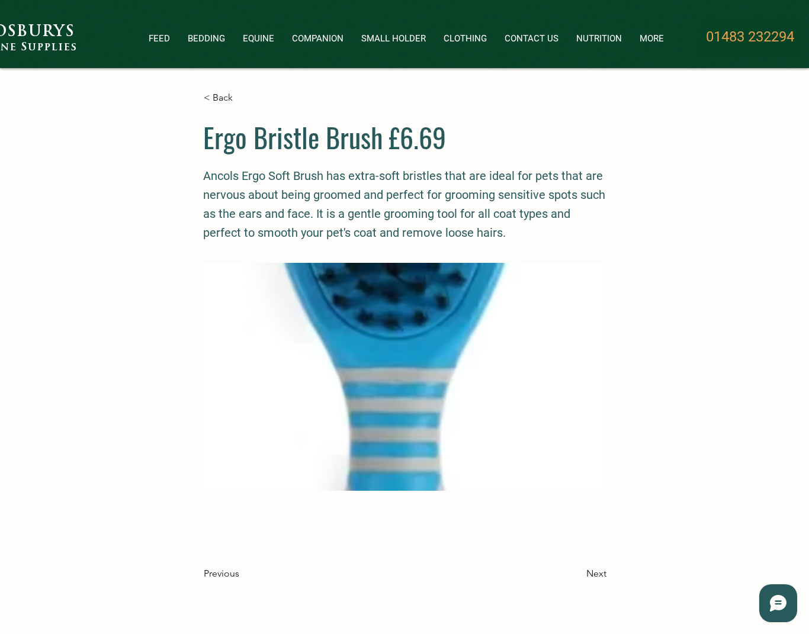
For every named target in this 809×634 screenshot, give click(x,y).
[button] (159, 39)
